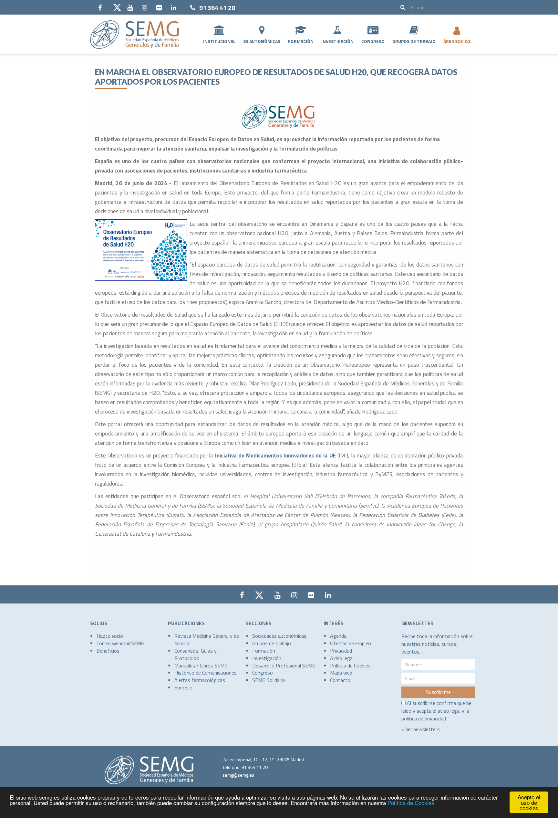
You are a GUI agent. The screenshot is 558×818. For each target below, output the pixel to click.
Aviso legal (342, 658)
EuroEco (183, 687)
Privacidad (341, 651)
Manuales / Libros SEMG (201, 665)
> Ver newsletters (420, 729)
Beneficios (108, 651)
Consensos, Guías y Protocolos (195, 654)
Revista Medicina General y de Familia (206, 639)
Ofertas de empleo (350, 643)
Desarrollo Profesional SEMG (283, 665)
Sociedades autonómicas (279, 636)
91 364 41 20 (217, 8)
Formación (301, 41)
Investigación (337, 41)
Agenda (338, 636)
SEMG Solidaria (268, 680)
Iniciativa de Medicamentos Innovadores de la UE (275, 455)
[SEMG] (134, 34)
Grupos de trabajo (271, 643)
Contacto (340, 680)
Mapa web (341, 672)
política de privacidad (423, 718)
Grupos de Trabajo (414, 41)
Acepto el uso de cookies (529, 802)
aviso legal (449, 711)
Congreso (373, 41)
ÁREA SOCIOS (456, 41)
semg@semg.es (238, 774)
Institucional (219, 41)
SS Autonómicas (261, 41)
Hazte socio (110, 636)
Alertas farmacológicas (199, 680)
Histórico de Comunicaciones (205, 672)
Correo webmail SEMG (120, 643)
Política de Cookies (411, 803)
